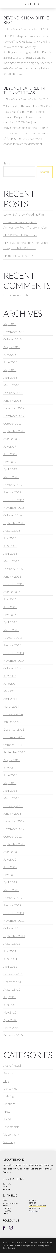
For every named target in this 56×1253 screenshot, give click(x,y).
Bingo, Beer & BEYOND (18, 255)
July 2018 (9, 354)
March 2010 (11, 1027)
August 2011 (11, 943)
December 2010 (13, 982)
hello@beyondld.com (10, 1203)
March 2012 (11, 890)
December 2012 (13, 821)
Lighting (8, 1096)
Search (7, 163)
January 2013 (12, 813)
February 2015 (13, 637)
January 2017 (12, 492)
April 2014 (10, 699)
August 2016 (11, 530)
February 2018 (13, 393)
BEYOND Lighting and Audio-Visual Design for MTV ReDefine (25, 245)
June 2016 (10, 546)
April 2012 (10, 882)
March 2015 (11, 630)
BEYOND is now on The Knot (26, 20)
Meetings (9, 1104)
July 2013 (9, 767)
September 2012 (14, 844)
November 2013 (14, 737)
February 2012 (13, 897)
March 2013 (11, 798)
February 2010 (13, 1035)
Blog (8, 29)
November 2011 (14, 920)
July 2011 (9, 951)
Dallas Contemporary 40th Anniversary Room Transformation (25, 224)
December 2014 (13, 653)
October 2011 (12, 928)
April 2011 (10, 966)
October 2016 (12, 515)
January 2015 (12, 645)
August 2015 (11, 592)
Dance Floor (11, 1088)
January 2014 (12, 722)
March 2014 (11, 706)
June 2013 (10, 775)
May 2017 (9, 462)
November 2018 (14, 332)
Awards (8, 1073)
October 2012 (12, 836)
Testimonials (11, 1127)
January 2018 (12, 400)
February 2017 (13, 484)
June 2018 (10, 362)
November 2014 (14, 660)
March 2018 (11, 385)
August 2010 (11, 989)
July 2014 (9, 676)
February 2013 (13, 806)
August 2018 (11, 347)
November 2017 (14, 416)
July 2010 (9, 997)
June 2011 (10, 959)
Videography (11, 1134)
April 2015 (10, 622)
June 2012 (10, 867)
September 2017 (14, 431)
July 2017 (9, 446)
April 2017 (10, 469)
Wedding (9, 1142)
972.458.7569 (7, 1208)
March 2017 (11, 477)
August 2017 (11, 439)
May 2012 (9, 875)
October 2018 (12, 339)
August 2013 (11, 760)
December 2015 (13, 584)
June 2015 (10, 607)
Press (6, 1111)
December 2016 (13, 500)
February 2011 (13, 974)
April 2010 (10, 1020)
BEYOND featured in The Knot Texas (24, 90)
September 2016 (14, 523)
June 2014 (10, 683)
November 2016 (14, 507)
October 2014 (12, 668)
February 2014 (13, 714)
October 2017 (12, 423)
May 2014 (9, 691)
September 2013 (14, 752)
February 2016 (13, 569)
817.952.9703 (7, 1211)
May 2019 (9, 324)
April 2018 (10, 377)
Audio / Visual (12, 1065)
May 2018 (9, 370)
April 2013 (10, 790)
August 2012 (11, 852)
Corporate (7, 1184)
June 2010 (10, 1005)
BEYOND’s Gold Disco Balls (20, 235)
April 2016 (10, 553)
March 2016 (11, 561)
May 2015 (9, 614)
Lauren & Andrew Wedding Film (23, 214)
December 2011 (13, 913)
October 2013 (12, 745)
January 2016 (12, 576)
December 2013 (13, 729)
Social (7, 1119)
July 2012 (9, 859)
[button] (51, 4)
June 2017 (10, 454)
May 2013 (9, 783)
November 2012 (14, 829)
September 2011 (14, 936)
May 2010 (9, 1012)
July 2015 (9, 599)
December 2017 (13, 408)
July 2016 (9, 538)
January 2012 (12, 905)
